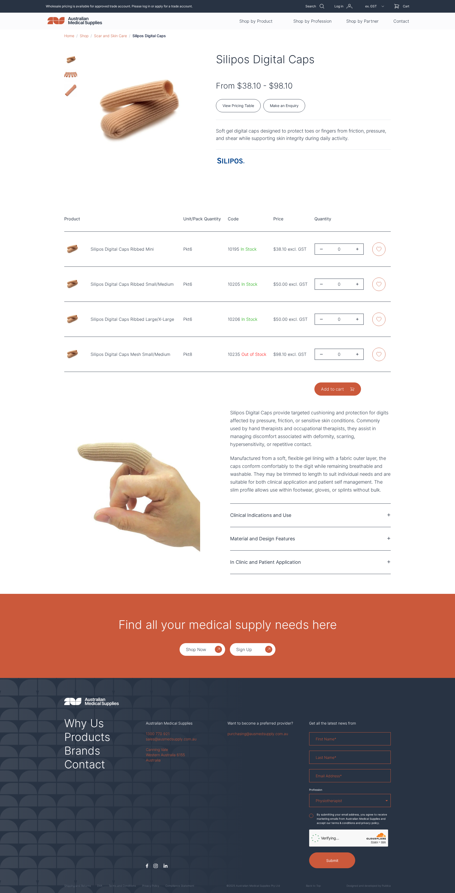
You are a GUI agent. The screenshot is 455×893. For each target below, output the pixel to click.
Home (69, 35)
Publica (386, 885)
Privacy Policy (150, 885)
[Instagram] (156, 866)
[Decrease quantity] (321, 249)
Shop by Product (256, 21)
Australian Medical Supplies (169, 723)
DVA (99, 885)
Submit (332, 860)
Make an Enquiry (284, 105)
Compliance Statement (179, 885)
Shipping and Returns (77, 885)
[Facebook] (147, 866)
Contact (401, 21)
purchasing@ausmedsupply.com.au (258, 733)
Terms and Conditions (122, 885)
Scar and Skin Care (110, 35)
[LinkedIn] (165, 866)
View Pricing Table (238, 105)
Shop (84, 35)
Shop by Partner (362, 21)
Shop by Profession (312, 21)
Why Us (84, 723)
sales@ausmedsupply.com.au (171, 739)
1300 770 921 (158, 733)
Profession (315, 789)
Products (87, 737)
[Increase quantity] (357, 249)
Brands (82, 750)
